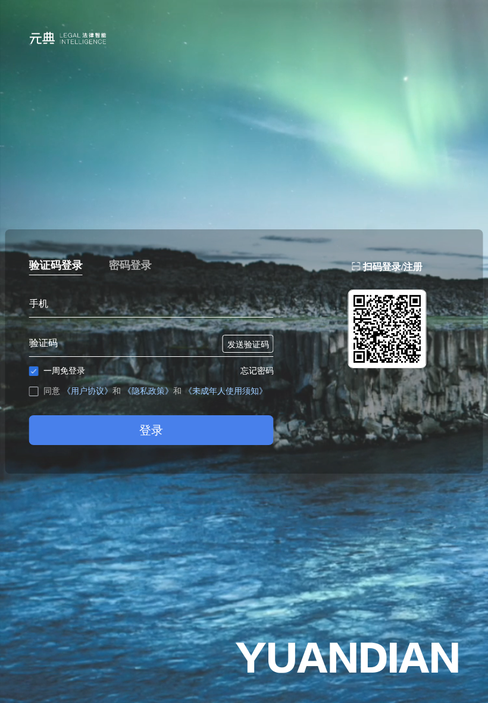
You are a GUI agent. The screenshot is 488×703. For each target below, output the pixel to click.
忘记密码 (257, 370)
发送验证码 (248, 344)
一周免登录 (64, 370)
